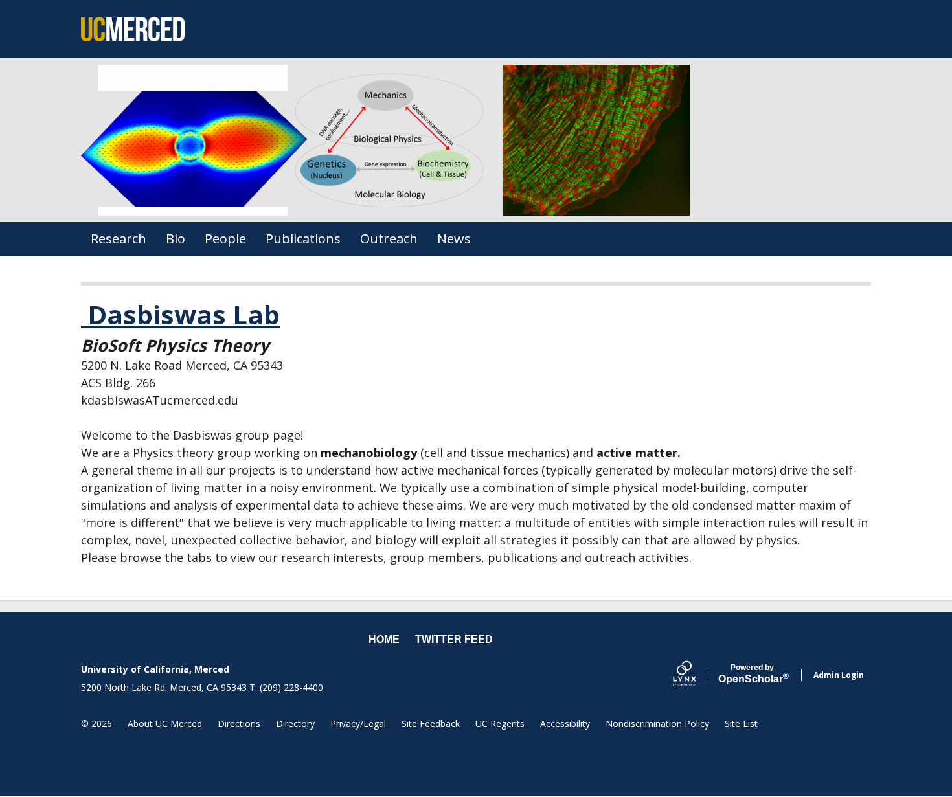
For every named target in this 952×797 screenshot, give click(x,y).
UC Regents (500, 723)
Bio (175, 238)
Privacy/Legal (358, 723)
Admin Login (838, 674)
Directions (239, 723)
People (225, 238)
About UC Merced (165, 723)
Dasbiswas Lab (180, 314)
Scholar (752, 674)
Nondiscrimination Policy (657, 723)
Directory (295, 723)
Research (118, 238)
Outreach (389, 238)
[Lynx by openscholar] (695, 675)
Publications (303, 238)
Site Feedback (431, 723)
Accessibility (565, 723)
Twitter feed (454, 639)
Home (384, 639)
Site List (741, 723)
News (454, 238)
